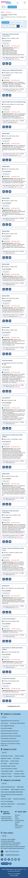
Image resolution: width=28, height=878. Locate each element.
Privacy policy (14, 875)
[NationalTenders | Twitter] (5, 859)
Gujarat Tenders (19, 756)
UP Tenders (4, 763)
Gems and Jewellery (6, 728)
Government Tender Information (10, 845)
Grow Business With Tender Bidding (10, 843)
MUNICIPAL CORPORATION (8, 804)
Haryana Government (19, 799)
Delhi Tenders (4, 761)
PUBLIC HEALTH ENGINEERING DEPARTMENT (12, 792)
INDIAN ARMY (20, 787)
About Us (17, 815)
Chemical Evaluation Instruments (10, 741)
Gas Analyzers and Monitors (8, 738)
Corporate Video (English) (8, 839)
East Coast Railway (6, 806)
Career (17, 818)
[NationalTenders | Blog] (15, 859)
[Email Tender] (10, 63)
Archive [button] (20, 22)
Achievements (19, 826)
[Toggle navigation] (25, 2)
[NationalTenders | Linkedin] (9, 859)
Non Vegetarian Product (7, 726)
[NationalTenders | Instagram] (19, 859)
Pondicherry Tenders (19, 776)
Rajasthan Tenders (6, 758)
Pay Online (5, 863)
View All (4, 717)
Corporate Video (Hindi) (7, 841)
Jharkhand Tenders (6, 773)
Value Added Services (7, 820)
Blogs (16, 824)
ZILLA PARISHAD (5, 789)
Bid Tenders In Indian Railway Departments (12, 848)
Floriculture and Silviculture (17, 723)
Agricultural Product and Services (10, 720)
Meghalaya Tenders (6, 776)
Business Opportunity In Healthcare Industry (13, 846)
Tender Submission (6, 817)
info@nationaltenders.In (12, 855)
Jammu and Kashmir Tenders (9, 768)
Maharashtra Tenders (7, 756)
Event (16, 817)
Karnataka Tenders (19, 773)
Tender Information (6, 818)
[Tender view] (3, 63)
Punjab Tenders (14, 761)
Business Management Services (10, 731)
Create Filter (13, 7)
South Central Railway (7, 801)
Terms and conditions (14, 874)
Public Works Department (8, 787)
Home (2, 12)
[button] (21, 26)
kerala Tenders (19, 771)
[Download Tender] (7, 63)
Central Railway (21, 804)
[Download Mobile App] (10, 863)
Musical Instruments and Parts (9, 733)
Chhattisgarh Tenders (7, 771)
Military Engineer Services (18, 789)
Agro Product (4, 723)
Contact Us (18, 827)
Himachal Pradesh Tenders (8, 766)
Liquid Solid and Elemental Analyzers (11, 736)
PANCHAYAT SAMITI (6, 799)
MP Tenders (16, 758)
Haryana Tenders (14, 763)
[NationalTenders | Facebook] (2, 859)
